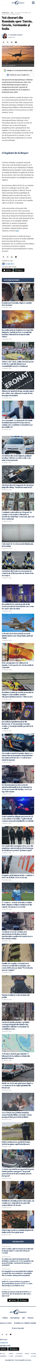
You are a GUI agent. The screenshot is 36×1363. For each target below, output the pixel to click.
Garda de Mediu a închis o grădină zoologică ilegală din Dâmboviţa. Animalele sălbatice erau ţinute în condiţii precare (15, 1025)
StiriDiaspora (5, 12)
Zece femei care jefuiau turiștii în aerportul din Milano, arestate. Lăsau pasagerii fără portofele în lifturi (17, 1114)
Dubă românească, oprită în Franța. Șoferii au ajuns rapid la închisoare (16, 1143)
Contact (26, 1353)
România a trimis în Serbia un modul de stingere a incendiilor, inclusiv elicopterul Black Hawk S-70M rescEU (18, 694)
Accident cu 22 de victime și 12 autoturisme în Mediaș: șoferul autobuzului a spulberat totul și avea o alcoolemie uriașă (17, 935)
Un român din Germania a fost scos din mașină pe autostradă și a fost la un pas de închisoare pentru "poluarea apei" (17, 848)
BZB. (17, 231)
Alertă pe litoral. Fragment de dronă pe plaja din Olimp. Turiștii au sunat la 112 (18, 486)
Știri (12, 12)
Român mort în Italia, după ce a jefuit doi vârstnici (17, 304)
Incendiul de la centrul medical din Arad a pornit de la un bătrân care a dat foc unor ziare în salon (18, 606)
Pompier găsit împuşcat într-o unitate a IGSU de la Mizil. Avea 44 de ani (18, 876)
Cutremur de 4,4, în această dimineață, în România (17, 545)
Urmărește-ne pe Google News (19, 75)
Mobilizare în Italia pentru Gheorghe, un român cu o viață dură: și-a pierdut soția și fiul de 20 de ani (18, 1203)
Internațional (14, 1318)
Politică (5, 1318)
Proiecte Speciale (18, 1328)
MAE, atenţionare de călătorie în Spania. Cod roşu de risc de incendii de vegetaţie (18, 665)
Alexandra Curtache (16, 35)
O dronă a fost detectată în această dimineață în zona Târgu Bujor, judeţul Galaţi (17, 635)
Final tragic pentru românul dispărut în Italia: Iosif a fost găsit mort (17, 1231)
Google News (9, 264)
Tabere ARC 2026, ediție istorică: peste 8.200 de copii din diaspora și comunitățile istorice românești (18, 364)
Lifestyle (31, 1318)
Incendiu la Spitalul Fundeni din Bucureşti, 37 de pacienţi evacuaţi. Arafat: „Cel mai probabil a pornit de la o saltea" (17, 725)
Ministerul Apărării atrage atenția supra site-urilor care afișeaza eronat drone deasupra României (18, 393)
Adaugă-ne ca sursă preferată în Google (19, 70)
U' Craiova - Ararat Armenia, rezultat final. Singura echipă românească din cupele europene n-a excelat (17, 904)
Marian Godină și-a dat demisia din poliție (16, 996)
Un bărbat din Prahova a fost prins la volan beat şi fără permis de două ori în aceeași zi (18, 573)
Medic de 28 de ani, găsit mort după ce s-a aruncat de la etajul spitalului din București (17, 1085)
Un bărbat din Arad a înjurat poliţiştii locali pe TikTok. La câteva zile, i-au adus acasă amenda (16, 458)
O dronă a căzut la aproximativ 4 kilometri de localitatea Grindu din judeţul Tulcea (16, 1056)
